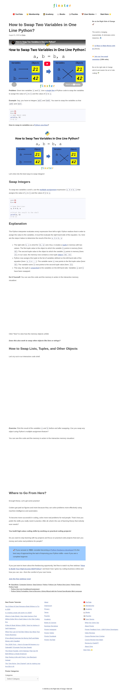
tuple (65, 245)
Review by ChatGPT (92, 643)
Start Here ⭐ (105, 14)
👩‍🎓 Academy (48, 14)
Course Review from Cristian (94, 636)
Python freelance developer (62, 550)
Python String (75, 584)
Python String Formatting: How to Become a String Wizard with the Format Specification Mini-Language (46, 591)
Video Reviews (90, 633)
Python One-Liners (63, 584)
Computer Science (25, 584)
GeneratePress (77, 689)
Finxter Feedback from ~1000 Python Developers (101, 629)
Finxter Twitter (49, 633)
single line (50, 90)
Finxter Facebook (50, 636)
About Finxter (89, 626)
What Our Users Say (92, 623)
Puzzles (47, 616)
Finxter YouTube (49, 640)
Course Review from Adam (94, 640)
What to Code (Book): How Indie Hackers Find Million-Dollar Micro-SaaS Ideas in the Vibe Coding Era (22, 619)
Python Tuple (13, 587)
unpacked (35, 268)
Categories (9, 675)
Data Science (37, 584)
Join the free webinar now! (20, 579)
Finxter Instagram (50, 629)
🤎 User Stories (88, 14)
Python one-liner (41, 125)
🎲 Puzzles (73, 14)
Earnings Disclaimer (51, 626)
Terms (46, 612)
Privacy (46, 609)
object (60, 255)
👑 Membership (32, 14)
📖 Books (61, 14)
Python (45, 584)
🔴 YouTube (18, 14)
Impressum (48, 606)
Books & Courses (50, 623)
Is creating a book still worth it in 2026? (18, 613)
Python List (52, 584)
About (46, 602)
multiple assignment (48, 190)
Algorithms (15, 584)
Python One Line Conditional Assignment (25, 589)
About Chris (89, 646)
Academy (47, 619)
